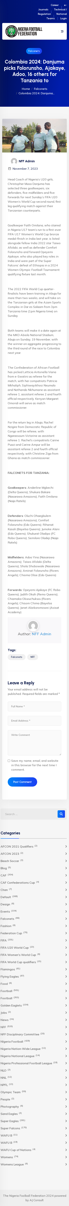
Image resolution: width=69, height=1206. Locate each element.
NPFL (7, 1085)
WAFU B (9, 1135)
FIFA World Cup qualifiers (21, 962)
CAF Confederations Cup (20, 882)
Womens (9, 1157)
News (7, 1020)
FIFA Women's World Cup (20, 955)
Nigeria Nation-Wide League (23, 1048)
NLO (5, 1070)
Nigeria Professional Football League (29, 1063)
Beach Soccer (12, 861)
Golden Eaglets (14, 1005)
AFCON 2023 (12, 853)
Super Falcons (14, 1128)
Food (6, 983)
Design (7, 904)
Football (10, 991)
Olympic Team (13, 1092)
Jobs (6, 1012)
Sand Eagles (11, 1114)
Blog (6, 868)
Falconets (34, 51)
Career (55, 5)
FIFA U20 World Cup (17, 947)
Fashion (8, 926)
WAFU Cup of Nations (18, 1150)
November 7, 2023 (25, 168)
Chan (6, 890)
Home (26, 89)
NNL (6, 1077)
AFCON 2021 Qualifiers (19, 846)
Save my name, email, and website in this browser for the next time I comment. (34, 765)
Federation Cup (14, 933)
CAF (7, 875)
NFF (33, 656)
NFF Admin (41, 634)
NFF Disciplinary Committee (23, 1034)
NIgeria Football (15, 1041)
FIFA (7, 940)
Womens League (14, 1164)
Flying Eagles (12, 976)
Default (9, 897)
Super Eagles (13, 1121)
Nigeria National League (20, 1056)
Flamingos (10, 969)
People (7, 1099)
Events (9, 911)
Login (63, 18)
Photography (12, 1106)
